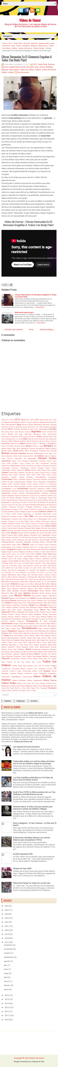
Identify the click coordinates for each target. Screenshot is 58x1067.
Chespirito (20, 470)
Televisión (5, 658)
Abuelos (7, 422)
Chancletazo (24, 468)
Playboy (45, 614)
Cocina (54, 475)
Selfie (49, 642)
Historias (35, 540)
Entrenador (53, 507)
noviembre (8, 949)
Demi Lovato (44, 491)
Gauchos (10, 531)
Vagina (54, 671)
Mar (36, 577)
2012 (12, 420)
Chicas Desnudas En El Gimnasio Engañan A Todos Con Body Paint (26, 58)
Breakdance (34, 451)
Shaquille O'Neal (14, 647)
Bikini (23, 446)
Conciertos (36, 479)
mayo (6, 973)
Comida (22, 479)
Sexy (55, 645)
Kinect (11, 563)
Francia (27, 524)
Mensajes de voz (24, 584)
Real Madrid (52, 626)
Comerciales (6, 479)
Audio (21, 437)
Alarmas (25, 425)
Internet (36, 552)
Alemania (38, 424)
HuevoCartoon (6, 545)
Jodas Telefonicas (49, 554)
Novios (13, 600)
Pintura (48, 612)
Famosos (53, 516)
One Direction (52, 601)
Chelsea (13, 470)
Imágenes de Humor (23, 549)
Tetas (40, 659)
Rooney (29, 638)
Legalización (52, 566)
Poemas (11, 617)
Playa (31, 614)
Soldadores (45, 649)
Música (27, 595)
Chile (39, 470)
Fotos (17, 524)
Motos (54, 591)
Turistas (50, 669)
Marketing (42, 579)
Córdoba (29, 482)
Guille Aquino (24, 535)
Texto (45, 659)
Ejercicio (34, 43)
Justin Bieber (13, 561)
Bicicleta (17, 446)
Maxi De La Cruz (44, 582)
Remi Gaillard (13, 633)
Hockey (41, 540)
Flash (27, 521)
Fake (36, 516)
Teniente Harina (26, 659)
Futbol (47, 526)
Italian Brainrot (51, 552)
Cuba (15, 486)
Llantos (4, 570)
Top (24, 666)
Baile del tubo (43, 439)
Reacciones (43, 46)
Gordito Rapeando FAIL (23, 854)
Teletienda (53, 656)
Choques (21, 473)
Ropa (34, 638)
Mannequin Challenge (26, 577)
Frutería (8, 526)
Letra (20, 568)
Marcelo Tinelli (51, 577)
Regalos (4, 631)
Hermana (28, 537)
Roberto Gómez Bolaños (26, 636)
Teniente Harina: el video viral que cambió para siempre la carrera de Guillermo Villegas (32, 808)
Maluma (4, 577)
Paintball (15, 603)
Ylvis (38, 688)
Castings (53, 463)
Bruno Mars (48, 453)
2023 (7, 918)
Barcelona (35, 441)
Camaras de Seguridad (25, 458)
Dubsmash (15, 500)
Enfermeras (37, 507)
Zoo (19, 690)
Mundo (41, 593)
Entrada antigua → (48, 329)
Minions (30, 589)
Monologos (33, 591)
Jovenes (43, 556)
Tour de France (44, 666)
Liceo (34, 568)
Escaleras (32, 509)
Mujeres (34, 46)
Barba (29, 441)
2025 (55, 420)
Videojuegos (5, 677)
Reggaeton (12, 631)
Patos (28, 607)
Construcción (19, 482)
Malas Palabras (45, 575)
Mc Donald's (5, 584)
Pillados (42, 612)
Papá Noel (47, 603)
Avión (51, 437)
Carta (9, 463)
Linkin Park (46, 568)
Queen (37, 624)
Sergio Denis (28, 645)
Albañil (30, 425)
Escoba (47, 509)
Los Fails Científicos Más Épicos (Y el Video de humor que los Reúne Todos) (33, 778)
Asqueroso (14, 437)
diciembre (8, 945)
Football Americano (42, 521)
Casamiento (44, 463)
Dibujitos (10, 495)
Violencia (49, 683)
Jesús (14, 554)
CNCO (33, 475)
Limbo (39, 568)
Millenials (23, 589)
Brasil (15, 451)
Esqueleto (35, 512)
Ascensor (37, 434)
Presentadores (16, 619)
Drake (3, 500)
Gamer (14, 528)
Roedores (48, 636)
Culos (47, 486)
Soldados (53, 649)
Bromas (27, 43)
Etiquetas (21, 701)
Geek (19, 531)
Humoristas (6, 547)
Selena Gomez (41, 642)
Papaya (54, 603)
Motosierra (5, 593)
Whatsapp (46, 686)
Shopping (25, 647)
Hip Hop (28, 540)
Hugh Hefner (16, 545)
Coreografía (42, 482)
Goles (8, 533)
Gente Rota (32, 531)
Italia (43, 552)
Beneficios (52, 443)
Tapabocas (17, 656)
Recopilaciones (29, 628)
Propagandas (32, 621)
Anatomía (17, 429)
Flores (32, 521)
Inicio (4, 43)
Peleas (46, 607)
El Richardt (26, 505)
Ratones (36, 626)
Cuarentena (52, 484)
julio (5, 965)
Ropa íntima (52, 638)
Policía (43, 617)
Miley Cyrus (6, 588)
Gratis (54, 533)
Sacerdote (28, 640)
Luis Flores (40, 572)
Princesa (4, 621)
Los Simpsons (6, 572)
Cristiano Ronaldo (19, 484)
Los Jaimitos (30, 570)
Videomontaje (27, 677)
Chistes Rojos (13, 473)
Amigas (47, 427)
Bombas (32, 449)
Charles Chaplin (37, 468)
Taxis (24, 656)
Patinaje (22, 607)
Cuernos (29, 486)
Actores (36, 422)
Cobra (43, 475)
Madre (19, 575)
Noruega (39, 598)
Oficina (40, 601)
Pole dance (36, 617)
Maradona (41, 577)
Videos (14, 48)
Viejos (19, 683)
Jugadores (45, 559)
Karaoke (22, 561)
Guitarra (33, 535)
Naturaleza (53, 596)
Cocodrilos (5, 477)
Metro (48, 584)
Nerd (17, 598)
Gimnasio (6, 46)
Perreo (36, 610)
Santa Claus (12, 642)
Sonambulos (5, 652)
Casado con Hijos (32, 463)
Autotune (46, 437)
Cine (10, 475)
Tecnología (36, 656)
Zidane (3, 690)
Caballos (9, 456)
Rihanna (54, 633)
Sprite (12, 652)
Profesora (21, 621)
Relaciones (46, 631)
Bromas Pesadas (18, 453)
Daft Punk (15, 491)
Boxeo (4, 451)
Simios (10, 649)
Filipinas (11, 521)
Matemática (24, 582)
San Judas (49, 640)
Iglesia (47, 547)
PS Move (43, 621)
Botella (47, 449)
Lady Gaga (46, 563)
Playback (37, 614)
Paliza (25, 603)
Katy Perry (35, 561)
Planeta (17, 614)
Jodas (38, 554)
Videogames (52, 673)
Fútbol (54, 526)
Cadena (30, 456)
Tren (35, 669)
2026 (7, 906)
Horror (42, 542)
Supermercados (27, 654)
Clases (15, 475)
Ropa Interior (42, 638)
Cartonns (15, 463)
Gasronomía (52, 528)
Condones (43, 479)
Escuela (54, 509)
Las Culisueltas (11, 566)
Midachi (36, 586)
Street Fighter (48, 652)
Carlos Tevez (52, 461)
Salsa (34, 640)
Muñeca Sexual (51, 593)
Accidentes (15, 422)
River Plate (13, 636)
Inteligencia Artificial (25, 552)
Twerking (4, 671)
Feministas (42, 519)
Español (17, 512)
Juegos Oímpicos (35, 559)
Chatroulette (5, 470)
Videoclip (42, 673)
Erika (21, 509)
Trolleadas (42, 669)
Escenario (40, 509)
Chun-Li (48, 473)
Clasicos (22, 475)
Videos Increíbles (19, 680)
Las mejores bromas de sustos (26, 747)
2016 (32, 420)
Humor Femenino (50, 545)
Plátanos (24, 614)
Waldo (23, 686)
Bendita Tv (44, 444)
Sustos (37, 654)
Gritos (3, 535)
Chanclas (15, 468)
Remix (21, 633)
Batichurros (15, 444)
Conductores (52, 479)
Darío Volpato (34, 491)
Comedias (52, 477)
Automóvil (32, 437)
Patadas (9, 607)
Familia (45, 516)
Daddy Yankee (51, 489)
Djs (38, 496)
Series (36, 645)
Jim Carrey (21, 554)
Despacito (44, 493)
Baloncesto (53, 439)
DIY (35, 496)
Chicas (27, 470)
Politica (50, 617)
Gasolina (44, 528)
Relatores (53, 631)
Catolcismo (5, 466)
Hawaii (8, 537)
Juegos (26, 559)
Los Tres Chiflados (19, 572)
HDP (23, 537)
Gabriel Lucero (6, 528)
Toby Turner (36, 662)
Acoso (30, 422)
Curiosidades (22, 488)
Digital (17, 496)
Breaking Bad (44, 451)
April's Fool (14, 432)
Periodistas (28, 610)
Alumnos (12, 427)
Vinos (37, 683)
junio (6, 969)
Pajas (20, 603)
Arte (16, 434)
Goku (3, 533)
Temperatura (15, 659)
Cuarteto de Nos (7, 486)
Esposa (28, 512)
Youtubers (52, 688)
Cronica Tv (43, 484)
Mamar (15, 577)
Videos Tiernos (50, 680)
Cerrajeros (38, 466)
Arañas (21, 432)
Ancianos (25, 429)
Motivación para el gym (24, 312)
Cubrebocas (22, 486)
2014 (23, 420)
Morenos (48, 591)
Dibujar (4, 496)
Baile (25, 439)
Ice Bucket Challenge (21, 547)
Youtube (43, 688)
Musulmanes (36, 596)
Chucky (42, 473)
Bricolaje (53, 451)
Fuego (23, 526)
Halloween (46, 535)
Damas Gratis (24, 491)
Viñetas (42, 683)
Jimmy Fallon (30, 554)
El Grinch (9, 505)
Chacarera (53, 466)
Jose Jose (18, 556)
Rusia (22, 640)
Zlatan (9, 690)
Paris (37, 605)
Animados (43, 429)
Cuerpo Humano (38, 486)
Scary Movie (22, 642)
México (3, 586)
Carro (3, 463)
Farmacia (14, 519)
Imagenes (11, 549)
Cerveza (45, 466)
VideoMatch (16, 677)
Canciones (6, 461)
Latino (20, 566)
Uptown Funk (37, 671)
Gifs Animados (42, 530)
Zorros (28, 690)
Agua (19, 424)
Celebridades (15, 466)
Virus (55, 683)
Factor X (21, 516)
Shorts (31, 647)
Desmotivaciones (33, 493)
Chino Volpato (52, 470)
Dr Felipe (31, 498)
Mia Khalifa (11, 586)
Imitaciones (35, 549)
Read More (40, 307)
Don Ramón (10, 498)
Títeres (27, 662)
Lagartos (53, 563)
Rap (26, 626)
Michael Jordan (26, 586)
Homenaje (35, 542)
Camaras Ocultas (47, 458)
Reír (40, 631)
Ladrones (38, 563)
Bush (3, 456)
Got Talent (40, 533)
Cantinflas (42, 461)
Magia (24, 575)
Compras (29, 479)
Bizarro (29, 446)
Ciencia (4, 475)
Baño (11, 441)
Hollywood (19, 542)
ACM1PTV (24, 422)
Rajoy (48, 624)
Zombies (15, 690)
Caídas (40, 456)
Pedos (40, 607)
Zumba (33, 690)
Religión (4, 633)
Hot (55, 542)
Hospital (49, 542)
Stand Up (18, 652)
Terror (35, 658)
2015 (27, 420)
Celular (23, 466)
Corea (35, 482)
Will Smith (10, 688)
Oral (3, 603)
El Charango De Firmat (18, 502)
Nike (28, 598)
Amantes (19, 427)
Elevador (4, 507)
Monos (41, 591)
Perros (43, 610)
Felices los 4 (32, 519)
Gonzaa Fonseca (24, 533)
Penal (3, 610)
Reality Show (16, 628)
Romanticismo (13, 638)
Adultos (54, 422)
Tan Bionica (52, 654)
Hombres (27, 542)
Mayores (54, 582)
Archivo (33, 701)
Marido (8, 579)
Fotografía (11, 524)
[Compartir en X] (8, 284)
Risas (6, 635)
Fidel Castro (52, 519)
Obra (28, 601)
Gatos (4, 530)
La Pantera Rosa (28, 563)
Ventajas (4, 673)
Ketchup (42, 561)
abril (6, 977)
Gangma (21, 528)
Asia (44, 434)
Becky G (36, 444)
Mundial (35, 593)
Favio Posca (23, 519)
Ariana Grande (47, 432)
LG (31, 568)
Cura (14, 489)
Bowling (54, 449)
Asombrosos (52, 434)
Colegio (21, 477)
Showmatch (45, 647)
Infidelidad (44, 549)
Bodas (9, 449)
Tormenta (29, 666)
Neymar (23, 598)
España (10, 512)
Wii (52, 686)
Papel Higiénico (6, 605)
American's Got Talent (35, 427)
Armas (10, 434)
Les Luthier (5, 568)
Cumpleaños (6, 489)
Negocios (12, 598)
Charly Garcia (51, 468)
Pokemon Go (26, 617)
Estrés (14, 514)
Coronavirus (52, 482)
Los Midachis (52, 570)
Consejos (10, 482)
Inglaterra (53, 549)
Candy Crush (16, 461)
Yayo (33, 688)
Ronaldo (23, 638)
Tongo (20, 666)
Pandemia (32, 603)
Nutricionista (21, 601)
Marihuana (16, 579)
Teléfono (45, 656)
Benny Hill (5, 446)
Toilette (14, 666)
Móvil (12, 593)
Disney (31, 496)
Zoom (23, 690)
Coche (49, 475)
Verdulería (28, 673)
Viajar (35, 673)
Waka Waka (16, 686)
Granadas (47, 533)
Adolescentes (45, 422)
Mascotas (5, 582)
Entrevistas (5, 509)
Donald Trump (22, 498)
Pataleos (16, 607)
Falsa (40, 516)
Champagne (5, 468)
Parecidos (24, 605)
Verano (20, 673)
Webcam (29, 686)
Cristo (29, 484)
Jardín (8, 554)
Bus (55, 453)
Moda (9, 591)
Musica (18, 595)
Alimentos (4, 427)
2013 (17, 419)
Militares (15, 589)
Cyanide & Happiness (37, 489)
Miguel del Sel (51, 586)
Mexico (54, 584)
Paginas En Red (38, 1062)
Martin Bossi (52, 579)
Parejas (31, 605)
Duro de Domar (37, 500)
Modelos (26, 46)
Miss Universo (45, 588)
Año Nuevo (5, 432)
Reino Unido (34, 631)
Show (37, 647)
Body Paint (18, 43)
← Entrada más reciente (12, 329)
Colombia (29, 477)
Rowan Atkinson (7, 640)
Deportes (52, 491)
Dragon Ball (52, 498)
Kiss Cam (17, 563)
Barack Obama (20, 441)
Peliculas (53, 607)
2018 (42, 420)
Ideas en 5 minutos (37, 547)
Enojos (45, 507)
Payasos (33, 607)
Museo (11, 596)
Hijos (3, 540)
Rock (42, 636)
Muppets (4, 596)
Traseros (29, 669)
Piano (27, 612)
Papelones (16, 605)
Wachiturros (6, 686)
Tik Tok (16, 662)
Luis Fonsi (49, 572)
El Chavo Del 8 (32, 502)
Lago (3, 566)
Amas (25, 427)
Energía (29, 507)
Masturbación (15, 582)
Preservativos (26, 619)
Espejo (22, 512)
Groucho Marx (12, 535)
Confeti (3, 482)
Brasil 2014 (24, 451)
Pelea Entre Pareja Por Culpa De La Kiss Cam (31, 883)
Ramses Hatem (11, 626)
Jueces (19, 559)
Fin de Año (19, 521)
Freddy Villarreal (50, 524)
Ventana (13, 673)
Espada (4, 512)
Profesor (12, 621)
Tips (22, 662)
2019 (7, 934)
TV (55, 668)
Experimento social (46, 43)
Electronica (53, 505)
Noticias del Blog (50, 598)
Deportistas (6, 493)
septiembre (9, 957)
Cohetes (14, 477)
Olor (44, 601)
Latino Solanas (28, 566)
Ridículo (47, 633)
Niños (33, 598)
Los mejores (41, 570)
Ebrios (45, 500)
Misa (36, 589)
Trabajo (53, 666)
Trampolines (5, 669)
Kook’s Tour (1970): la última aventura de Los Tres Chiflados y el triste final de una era (34, 793)
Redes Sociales (44, 628)
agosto (7, 961)
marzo (6, 981)
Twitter (19, 671)
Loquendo (21, 570)
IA (12, 547)
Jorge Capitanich (7, 556)
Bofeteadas (25, 449)
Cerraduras (30, 466)
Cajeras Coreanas (50, 456)
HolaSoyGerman (8, 542)
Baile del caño (33, 439)
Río (2, 636)
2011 (7, 420)
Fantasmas (6, 519)
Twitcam (12, 671)
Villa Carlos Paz (28, 683)
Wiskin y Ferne (20, 688)
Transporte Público (18, 669)
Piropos (54, 612)
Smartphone (36, 649)
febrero (7, 985)
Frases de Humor (37, 524)
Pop (55, 617)
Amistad (4, 429)
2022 (7, 922)
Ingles (3, 552)
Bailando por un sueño (15, 439)
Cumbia (53, 486)
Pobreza (4, 617)
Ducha (21, 500)
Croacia (35, 484)
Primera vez (52, 619)
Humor (19, 46)
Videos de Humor (30, 20)
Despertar (53, 493)
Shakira (4, 647)
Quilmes (43, 624)
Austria (26, 437)
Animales (52, 429)
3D (2, 422)
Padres (8, 603)
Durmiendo (28, 500)
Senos (54, 642)
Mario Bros (24, 579)
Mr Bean (18, 593)
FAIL (26, 516)
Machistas (12, 575)
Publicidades (7, 623)
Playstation (53, 614)
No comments (23, 72)
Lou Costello (31, 572)
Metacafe (38, 584)
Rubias (16, 640)
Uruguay (46, 671)
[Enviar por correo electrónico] (2, 284)
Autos (39, 436)
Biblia (12, 446)
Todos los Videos (27, 70)
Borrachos (40, 448)
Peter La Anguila (17, 612)
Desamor (22, 493)
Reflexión (53, 628)
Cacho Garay (22, 456)
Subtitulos (16, 654)
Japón (3, 554)
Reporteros (27, 633)
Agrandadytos (11, 425)
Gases (38, 528)
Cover (10, 484)
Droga (8, 500)
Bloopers (48, 446)
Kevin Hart (49, 561)
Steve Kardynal (28, 652)
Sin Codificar (19, 649)
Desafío (14, 493)
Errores (26, 509)
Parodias (43, 605)
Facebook (13, 516)
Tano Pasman (7, 656)
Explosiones (5, 516)
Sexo (50, 645)
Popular (7, 701)
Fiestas (4, 521)
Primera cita (43, 619)
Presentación (5, 619)
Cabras (15, 456)
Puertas (15, 624)
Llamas (54, 568)
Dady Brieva (6, 491)
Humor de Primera (36, 545)
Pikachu (32, 612)
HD (20, 537)
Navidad (5, 598)
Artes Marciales (25, 434)
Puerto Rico (23, 624)
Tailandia (43, 654)
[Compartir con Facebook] (11, 284)
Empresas (12, 507)
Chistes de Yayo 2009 (22, 868)
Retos (42, 633)
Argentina (36, 431)
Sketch (28, 649)
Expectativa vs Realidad (32, 514)
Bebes (22, 443)
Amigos (53, 427)
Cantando (34, 461)
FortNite (4, 524)
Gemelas (24, 531)
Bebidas (29, 444)
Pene (9, 610)
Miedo (42, 586)
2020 (46, 420)
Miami (18, 586)
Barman (42, 441)
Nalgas (44, 596)
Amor (10, 429)
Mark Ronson (34, 579)
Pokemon (18, 617)
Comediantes (40, 477)
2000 (3, 420)
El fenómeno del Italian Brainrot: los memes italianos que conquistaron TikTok (31, 839)
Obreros (33, 601)
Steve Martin (38, 652)
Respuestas (36, 633)
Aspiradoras (5, 437)
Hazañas (15, 537)
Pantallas (39, 603)
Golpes (14, 533)
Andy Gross (34, 429)
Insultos (15, 552)
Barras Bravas (51, 441)
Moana (54, 589)
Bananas (4, 441)
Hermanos (42, 537)
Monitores (23, 591)
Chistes (4, 472)
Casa (21, 463)
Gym (13, 46)
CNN (38, 475)
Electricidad (35, 505)
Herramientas (52, 537)
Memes (14, 584)
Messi (32, 584)
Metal (44, 584)
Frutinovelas (16, 526)
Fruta (3, 526)
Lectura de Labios (40, 566)
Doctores (50, 496)
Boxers (10, 451)
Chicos (33, 470)
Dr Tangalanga (41, 498)
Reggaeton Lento (23, 631)
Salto (38, 640)
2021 (50, 420)
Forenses (53, 521)
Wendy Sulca (37, 686)
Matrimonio (33, 582)
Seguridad (31, 642)
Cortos (4, 484)
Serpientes (43, 645)
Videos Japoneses (34, 680)
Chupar (54, 473)
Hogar (47, 540)
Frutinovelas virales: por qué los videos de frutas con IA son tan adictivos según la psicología (33, 762)
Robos (38, 636)
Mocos (3, 591)
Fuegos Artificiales (33, 526)
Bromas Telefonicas (35, 453)
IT (40, 552)
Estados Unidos (46, 511)
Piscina (4, 614)
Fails (31, 516)
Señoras (4, 645)
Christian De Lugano (32, 473)
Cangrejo (25, 461)
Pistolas (11, 614)
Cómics (15, 479)
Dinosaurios (24, 496)
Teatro (29, 656)
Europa (19, 514)
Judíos (10, 559)
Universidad (27, 671)
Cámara (10, 458)
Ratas (31, 626)
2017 (10, 43)
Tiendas (9, 662)
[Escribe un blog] (5, 284)
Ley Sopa (26, 568)
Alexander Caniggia (50, 425)
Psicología (53, 621)
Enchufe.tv (21, 507)
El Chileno (42, 502)
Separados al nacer (16, 645)
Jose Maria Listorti (31, 556)
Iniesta (9, 552)
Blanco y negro (37, 446)
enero (6, 989)
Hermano (35, 537)
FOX (22, 524)
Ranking (21, 626)
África (3, 425)
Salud (42, 640)
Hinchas (21, 540)
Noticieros (5, 601)
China (43, 470)
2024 (7, 914)
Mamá (10, 577)
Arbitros (27, 432)
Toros (36, 666)
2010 (7, 1019)
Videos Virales (38, 48)
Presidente (35, 619)
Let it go (14, 568)
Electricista (44, 505)
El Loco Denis (17, 505)
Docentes (43, 496)
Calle (3, 458)
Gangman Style (29, 528)
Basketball (5, 443)
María (3, 579)
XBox (28, 688)
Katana (28, 561)
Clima (28, 475)
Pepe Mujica (17, 610)
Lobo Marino (11, 570)
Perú (49, 610)
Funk (42, 526)
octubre (7, 953)
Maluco (54, 575)
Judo (15, 559)
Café (35, 456)
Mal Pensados (33, 575)
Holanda (54, 540)
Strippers (9, 654)
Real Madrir (5, 628)
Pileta (37, 612)
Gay (15, 531)
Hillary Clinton (11, 540)
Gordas (33, 533)
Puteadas (31, 623)
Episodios (14, 509)
